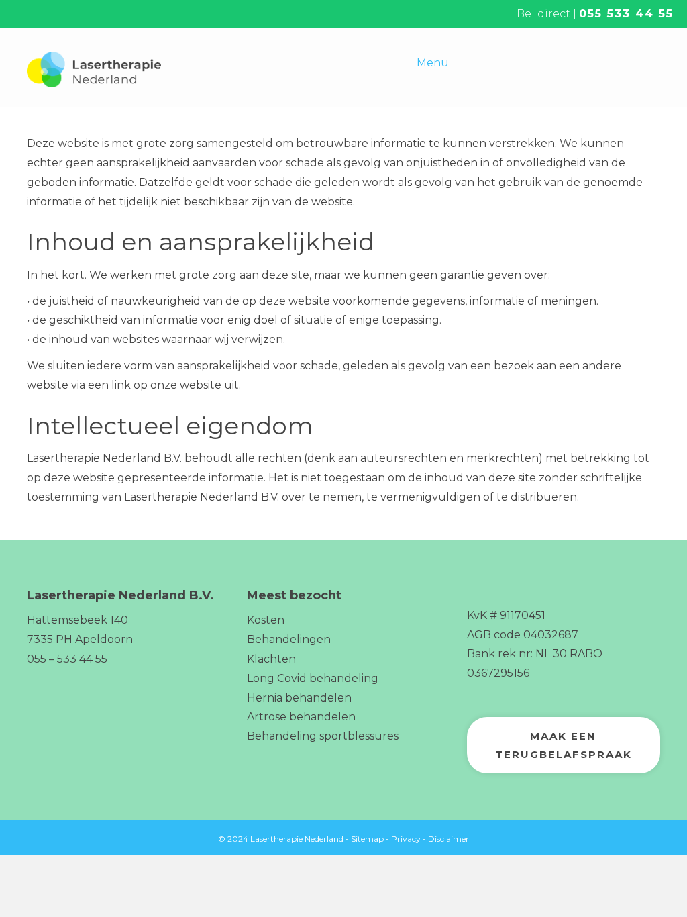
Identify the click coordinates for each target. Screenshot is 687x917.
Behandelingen (289, 639)
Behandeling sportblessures (323, 736)
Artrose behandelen (301, 716)
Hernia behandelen (299, 697)
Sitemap (367, 839)
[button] (563, 745)
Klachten (271, 659)
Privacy (406, 839)
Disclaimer (448, 839)
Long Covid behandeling (312, 678)
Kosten (265, 620)
